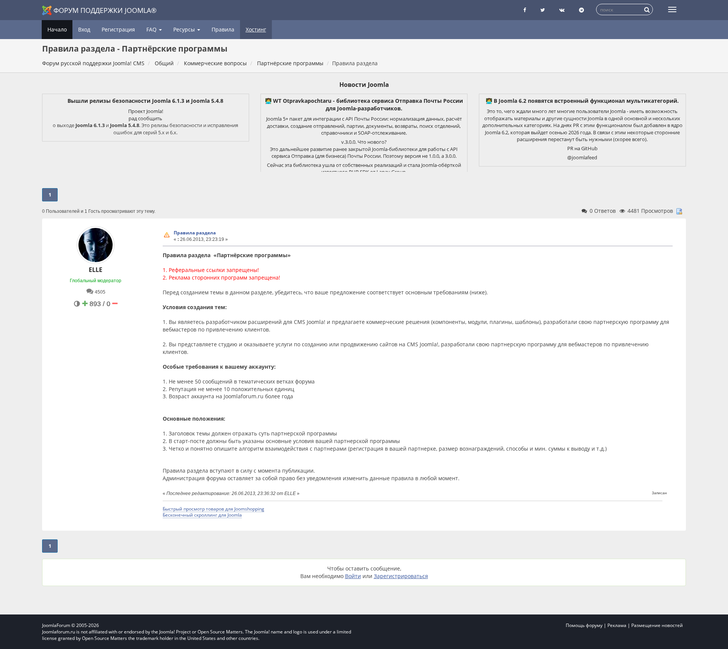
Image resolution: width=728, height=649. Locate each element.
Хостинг (256, 29)
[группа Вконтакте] (562, 10)
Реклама (616, 625)
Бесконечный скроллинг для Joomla (202, 515)
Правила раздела (195, 233)
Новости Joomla (364, 84)
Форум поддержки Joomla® (105, 10)
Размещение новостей (657, 625)
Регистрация (118, 29)
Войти (353, 576)
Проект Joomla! (145, 111)
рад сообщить (145, 118)
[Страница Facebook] (524, 10)
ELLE (95, 270)
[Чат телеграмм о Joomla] (581, 10)
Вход (84, 29)
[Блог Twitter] (542, 10)
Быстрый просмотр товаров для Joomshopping (213, 509)
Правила (223, 29)
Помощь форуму (584, 625)
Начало (57, 29)
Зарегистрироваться (401, 576)
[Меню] (672, 9)
